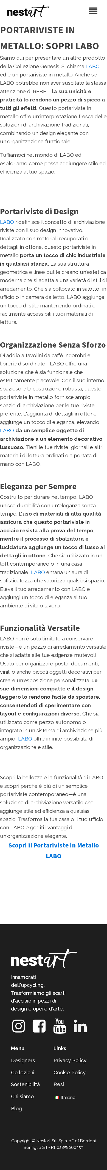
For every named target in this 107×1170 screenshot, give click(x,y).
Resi (59, 1084)
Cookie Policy (70, 1072)
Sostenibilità (25, 1084)
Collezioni (22, 1072)
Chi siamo (22, 1096)
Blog (16, 1108)
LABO (93, 66)
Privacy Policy (70, 1060)
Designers (23, 1060)
